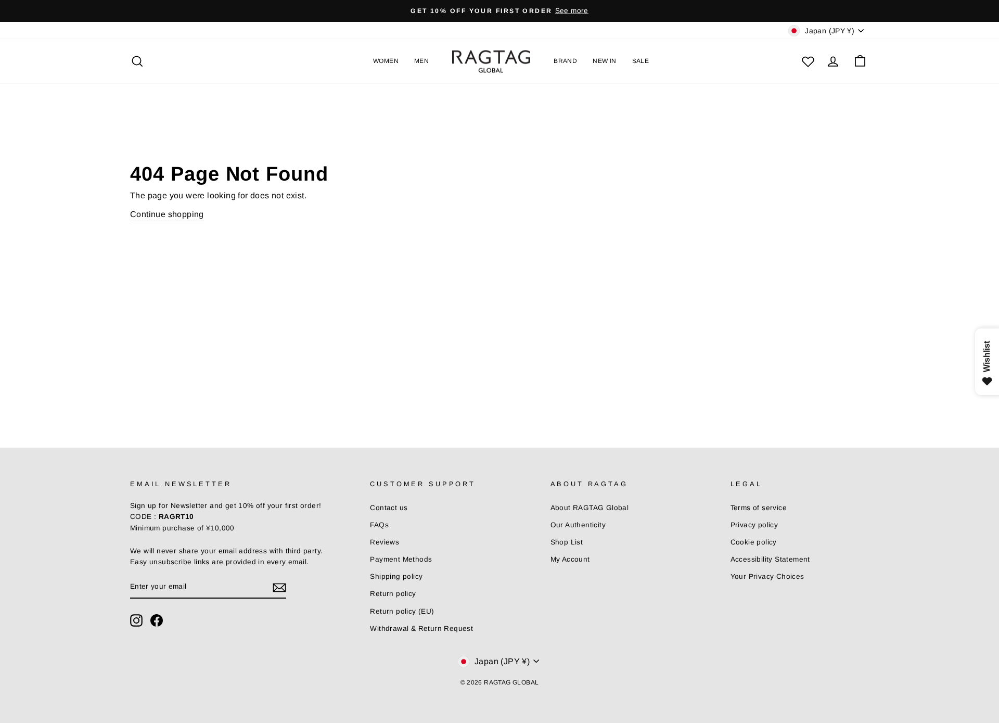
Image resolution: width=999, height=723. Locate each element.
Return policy (393, 594)
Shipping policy (396, 576)
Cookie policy (754, 542)
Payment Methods (401, 559)
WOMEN (386, 61)
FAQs (379, 525)
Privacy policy (754, 525)
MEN (421, 61)
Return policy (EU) (402, 611)
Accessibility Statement (770, 559)
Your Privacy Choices (767, 576)
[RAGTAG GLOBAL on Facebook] (156, 620)
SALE (640, 61)
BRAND (565, 61)
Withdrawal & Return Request (421, 628)
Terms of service (759, 508)
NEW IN (604, 61)
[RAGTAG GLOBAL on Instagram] (136, 620)
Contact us (388, 508)
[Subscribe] (279, 587)
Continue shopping (167, 214)
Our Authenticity (578, 525)
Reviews (384, 542)
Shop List (566, 542)
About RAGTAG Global (589, 508)
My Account (570, 559)
